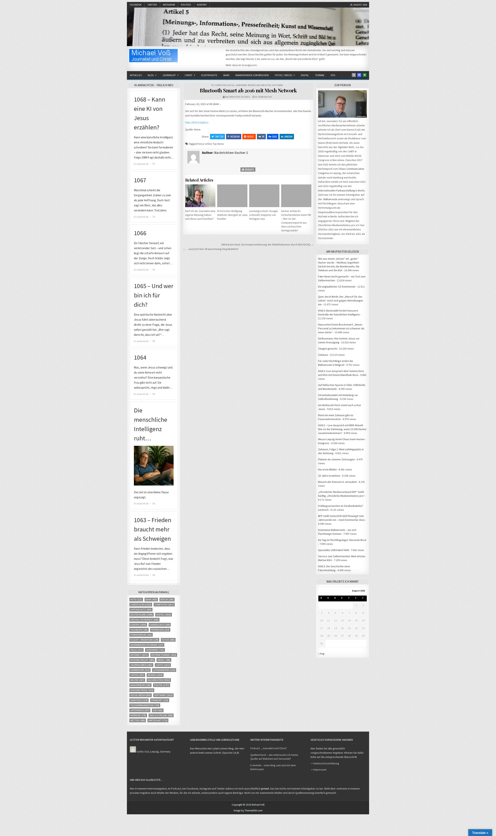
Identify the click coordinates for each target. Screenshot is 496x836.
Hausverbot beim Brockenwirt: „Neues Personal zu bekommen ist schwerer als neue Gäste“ (341, 328)
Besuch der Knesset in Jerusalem (337, 482)
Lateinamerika (164, 670)
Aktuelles (136, 75)
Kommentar (140, 670)
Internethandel (163, 655)
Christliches (140, 604)
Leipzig (137, 675)
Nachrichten (264, 85)
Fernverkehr (141, 634)
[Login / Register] (364, 75)
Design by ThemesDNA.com (248, 810)
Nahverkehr (140, 685)
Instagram (169, 4)
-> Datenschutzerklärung (325, 763)
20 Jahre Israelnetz (329, 475)
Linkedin (288, 136)
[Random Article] (359, 75)
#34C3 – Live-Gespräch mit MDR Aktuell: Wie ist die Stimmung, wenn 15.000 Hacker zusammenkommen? (342, 429)
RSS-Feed (186, 4)
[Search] (353, 75)
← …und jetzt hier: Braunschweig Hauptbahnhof (210, 249)
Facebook (135, 4)
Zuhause (323, 354)
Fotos (168, 639)
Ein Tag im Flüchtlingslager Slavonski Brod (342, 540)
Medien (252, 85)
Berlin (167, 599)
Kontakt (202, 4)
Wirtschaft (157, 720)
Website (249, 169)
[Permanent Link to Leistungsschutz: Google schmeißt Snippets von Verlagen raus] (264, 195)
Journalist (169, 75)
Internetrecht (142, 660)
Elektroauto (209, 75)
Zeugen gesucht (327, 348)
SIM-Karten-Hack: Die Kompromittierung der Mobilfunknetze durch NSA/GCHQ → (267, 244)
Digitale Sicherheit (144, 619)
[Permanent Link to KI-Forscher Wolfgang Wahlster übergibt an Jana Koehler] (232, 195)
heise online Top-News (211, 144)
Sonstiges (139, 700)
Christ (188, 75)
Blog (151, 75)
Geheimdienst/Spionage (146, 645)
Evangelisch (160, 624)
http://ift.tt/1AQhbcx (196, 122)
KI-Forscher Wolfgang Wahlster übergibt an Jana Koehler (232, 214)
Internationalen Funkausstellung (336, 190)
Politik (161, 685)
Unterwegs (139, 710)
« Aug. (321, 653)
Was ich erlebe (161, 715)
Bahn (226, 75)
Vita (333, 75)
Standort (159, 700)
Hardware (241, 85)
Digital (305, 75)
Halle (136, 650)
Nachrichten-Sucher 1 (237, 96)
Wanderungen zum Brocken (252, 75)
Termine (320, 75)
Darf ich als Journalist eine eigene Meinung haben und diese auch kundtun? (200, 214)
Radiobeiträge (141, 690)
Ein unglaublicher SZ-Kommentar (337, 286)
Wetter (137, 720)
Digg (274, 136)
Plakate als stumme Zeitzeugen (336, 459)
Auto (136, 599)
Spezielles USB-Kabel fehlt (333, 550)
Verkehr (138, 715)
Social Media (140, 695)
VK (263, 136)
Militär (137, 680)
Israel (164, 660)
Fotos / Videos (283, 75)
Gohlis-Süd (143, 751)
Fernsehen (160, 629)
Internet (139, 655)
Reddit (250, 136)
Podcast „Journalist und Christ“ (268, 748)
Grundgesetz (249, 65)
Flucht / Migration (144, 639)
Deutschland (141, 614)
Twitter (152, 4)
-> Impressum (318, 769)
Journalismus (141, 665)
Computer (220, 85)
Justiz (163, 665)
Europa (138, 624)
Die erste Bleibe (327, 469)
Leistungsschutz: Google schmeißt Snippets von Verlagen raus (263, 214)
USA (158, 710)
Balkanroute (330, 199)
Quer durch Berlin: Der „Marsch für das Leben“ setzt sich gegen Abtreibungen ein (340, 300)
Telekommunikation (144, 705)
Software (277, 85)
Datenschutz (141, 609)
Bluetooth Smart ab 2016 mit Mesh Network (248, 90)
